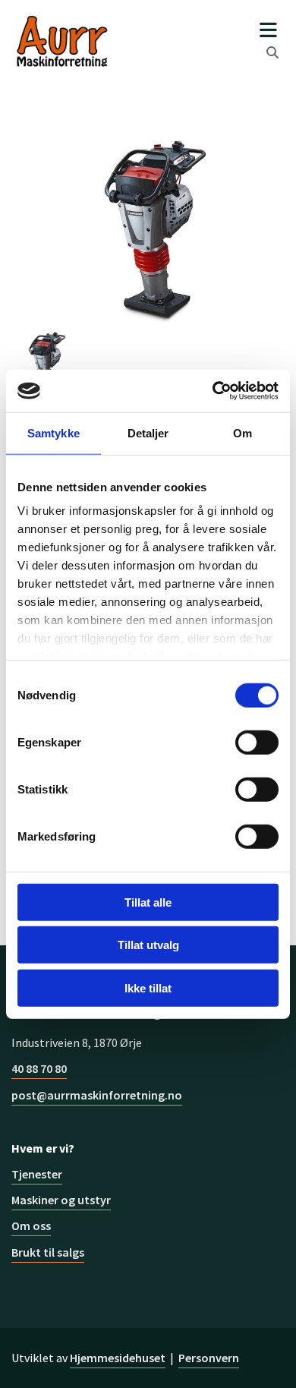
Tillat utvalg (148, 944)
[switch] (257, 742)
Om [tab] (242, 432)
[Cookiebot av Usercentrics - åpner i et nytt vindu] (213, 391)
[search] (272, 52)
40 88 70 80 (39, 1068)
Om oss (31, 1225)
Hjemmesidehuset (117, 1357)
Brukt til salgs (47, 1252)
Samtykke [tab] (53, 432)
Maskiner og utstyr (61, 1199)
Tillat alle (148, 901)
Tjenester (36, 1173)
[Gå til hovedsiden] (61, 41)
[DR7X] (148, 231)
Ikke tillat (148, 987)
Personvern (208, 1357)
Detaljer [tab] (148, 432)
